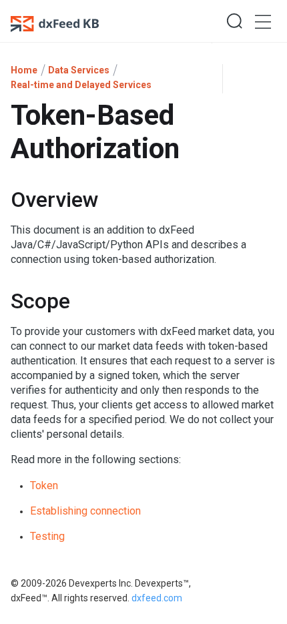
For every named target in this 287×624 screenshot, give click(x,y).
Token (44, 485)
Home (24, 70)
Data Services (78, 70)
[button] (234, 21)
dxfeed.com (155, 598)
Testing (47, 536)
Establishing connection (85, 511)
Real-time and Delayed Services (81, 84)
